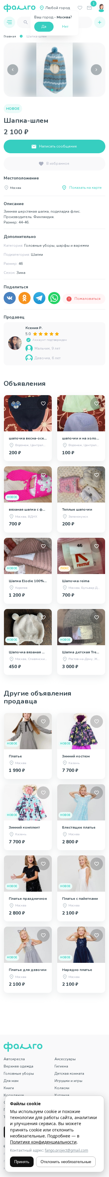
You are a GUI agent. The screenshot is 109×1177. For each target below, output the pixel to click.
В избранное (57, 163)
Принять (21, 1162)
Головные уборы (19, 1073)
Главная (10, 36)
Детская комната (69, 1073)
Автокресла (14, 1059)
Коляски (61, 1088)
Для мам (11, 1080)
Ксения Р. (33, 327)
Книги (9, 1088)
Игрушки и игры (68, 1080)
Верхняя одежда (18, 1066)
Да (43, 26)
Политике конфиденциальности (43, 1142)
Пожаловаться (87, 298)
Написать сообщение (58, 146)
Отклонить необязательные (66, 1162)
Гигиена (61, 1066)
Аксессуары (65, 1059)
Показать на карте (85, 187)
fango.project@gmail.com (66, 1150)
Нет (65, 26)
